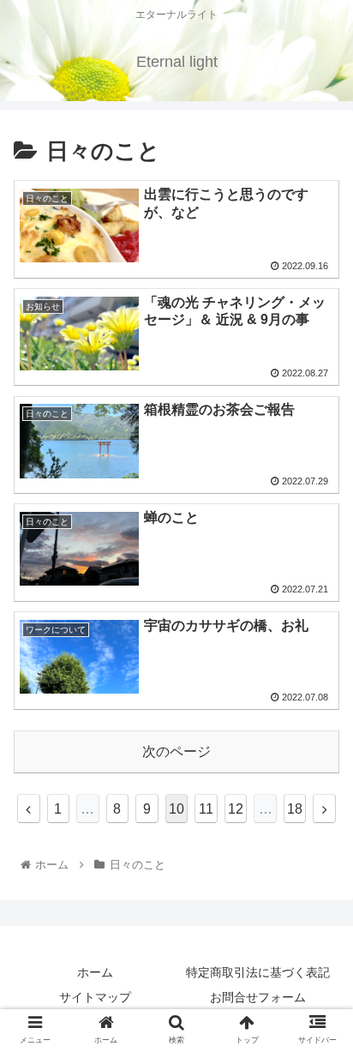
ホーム (95, 972)
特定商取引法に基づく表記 (258, 972)
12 (235, 809)
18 (294, 809)
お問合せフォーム (258, 997)
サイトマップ (95, 997)
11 (206, 809)
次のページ (176, 751)
